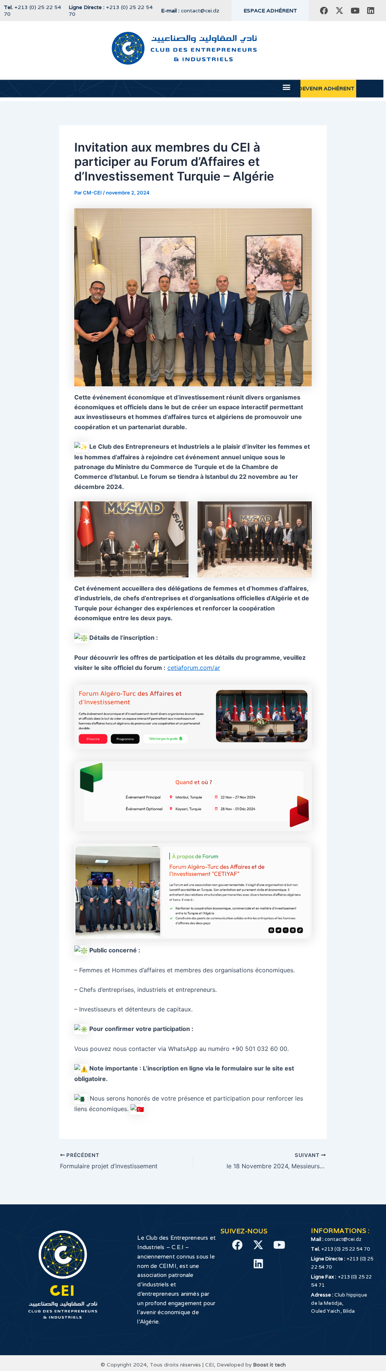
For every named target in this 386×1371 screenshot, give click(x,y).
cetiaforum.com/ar (193, 667)
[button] (286, 86)
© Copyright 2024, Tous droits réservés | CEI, (159, 1364)
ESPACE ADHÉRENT (270, 10)
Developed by (251, 1364)
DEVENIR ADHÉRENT (326, 88)
